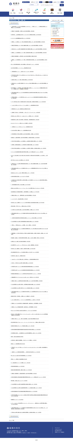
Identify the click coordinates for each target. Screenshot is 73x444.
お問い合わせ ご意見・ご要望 (57, 20)
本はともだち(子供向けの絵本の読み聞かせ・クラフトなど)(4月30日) (24, 310)
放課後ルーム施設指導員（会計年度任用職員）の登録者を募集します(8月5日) (25, 137)
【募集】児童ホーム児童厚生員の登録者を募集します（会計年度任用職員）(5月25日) (27, 280)
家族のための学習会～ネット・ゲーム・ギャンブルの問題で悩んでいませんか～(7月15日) (27, 188)
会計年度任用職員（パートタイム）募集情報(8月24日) (21, 67)
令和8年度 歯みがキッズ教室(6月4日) (18, 255)
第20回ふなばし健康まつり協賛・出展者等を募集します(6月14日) (23, 248)
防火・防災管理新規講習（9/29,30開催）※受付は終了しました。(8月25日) (25, 64)
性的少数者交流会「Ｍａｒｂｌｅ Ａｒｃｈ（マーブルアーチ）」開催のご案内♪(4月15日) (28, 322)
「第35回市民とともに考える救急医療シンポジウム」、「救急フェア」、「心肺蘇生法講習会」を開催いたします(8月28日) (29, 27)
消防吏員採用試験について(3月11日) (17, 366)
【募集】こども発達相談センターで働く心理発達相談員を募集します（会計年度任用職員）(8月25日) (29, 60)
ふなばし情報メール (56, 28)
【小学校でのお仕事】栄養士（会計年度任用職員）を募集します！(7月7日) (25, 209)
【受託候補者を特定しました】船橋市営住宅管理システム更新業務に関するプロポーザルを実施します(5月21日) (29, 292)
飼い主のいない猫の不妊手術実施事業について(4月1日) (21, 355)
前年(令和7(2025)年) (14, 23)
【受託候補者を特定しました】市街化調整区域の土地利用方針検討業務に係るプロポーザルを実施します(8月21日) (29, 93)
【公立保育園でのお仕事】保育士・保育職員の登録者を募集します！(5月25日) (25, 284)
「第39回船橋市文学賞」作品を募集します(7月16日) (20, 184)
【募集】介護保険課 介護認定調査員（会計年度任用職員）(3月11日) (24, 373)
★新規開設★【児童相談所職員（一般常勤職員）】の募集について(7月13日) (25, 191)
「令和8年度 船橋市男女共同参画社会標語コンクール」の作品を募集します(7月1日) (26, 217)
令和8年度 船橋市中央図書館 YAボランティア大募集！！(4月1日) (23, 340)
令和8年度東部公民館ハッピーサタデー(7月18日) (20, 176)
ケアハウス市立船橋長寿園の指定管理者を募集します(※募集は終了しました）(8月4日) (27, 151)
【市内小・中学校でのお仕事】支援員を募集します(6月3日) (22, 262)
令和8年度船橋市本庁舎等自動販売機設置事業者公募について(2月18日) (24, 391)
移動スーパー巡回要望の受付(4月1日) (18, 343)
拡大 (37, 2)
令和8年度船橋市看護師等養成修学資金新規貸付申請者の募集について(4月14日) (26, 329)
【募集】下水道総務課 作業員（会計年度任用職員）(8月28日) (22, 31)
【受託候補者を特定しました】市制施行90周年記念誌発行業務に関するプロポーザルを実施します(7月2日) (29, 214)
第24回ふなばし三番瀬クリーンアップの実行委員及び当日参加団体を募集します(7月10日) (27, 202)
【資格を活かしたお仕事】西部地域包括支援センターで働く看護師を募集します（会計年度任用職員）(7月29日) (29, 164)
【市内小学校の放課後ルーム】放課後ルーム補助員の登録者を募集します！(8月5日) (26, 141)
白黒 (47, 2)
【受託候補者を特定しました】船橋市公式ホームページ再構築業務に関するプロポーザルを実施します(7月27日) (29, 169)
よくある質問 (57, 22)
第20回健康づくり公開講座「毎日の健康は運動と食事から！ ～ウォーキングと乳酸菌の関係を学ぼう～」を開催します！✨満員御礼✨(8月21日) (29, 88)
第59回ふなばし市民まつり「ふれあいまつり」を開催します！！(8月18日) (25, 116)
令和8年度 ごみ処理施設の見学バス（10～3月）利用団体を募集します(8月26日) (26, 34)
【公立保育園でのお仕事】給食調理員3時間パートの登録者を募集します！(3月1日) (26, 387)
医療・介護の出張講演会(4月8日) (17, 336)
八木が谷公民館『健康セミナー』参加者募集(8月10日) (21, 130)
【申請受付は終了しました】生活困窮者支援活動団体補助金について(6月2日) (25, 270)
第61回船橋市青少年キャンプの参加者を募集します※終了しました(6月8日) (25, 252)
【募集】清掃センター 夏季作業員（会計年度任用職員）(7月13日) (23, 195)
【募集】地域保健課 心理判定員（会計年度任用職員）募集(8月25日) (24, 56)
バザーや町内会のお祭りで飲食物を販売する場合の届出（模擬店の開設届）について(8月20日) (28, 101)
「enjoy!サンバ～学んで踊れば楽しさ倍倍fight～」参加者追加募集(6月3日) (25, 259)
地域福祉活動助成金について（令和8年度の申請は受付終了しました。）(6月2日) (26, 273)
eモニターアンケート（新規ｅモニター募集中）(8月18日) (21, 123)
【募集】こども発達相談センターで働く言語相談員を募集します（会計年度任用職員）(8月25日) (29, 52)
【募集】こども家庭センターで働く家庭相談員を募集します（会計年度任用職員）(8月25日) (28, 41)
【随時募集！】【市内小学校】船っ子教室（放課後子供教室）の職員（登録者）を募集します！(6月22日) (29, 234)
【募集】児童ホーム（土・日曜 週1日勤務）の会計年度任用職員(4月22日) (25, 318)
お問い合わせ (18, 431)
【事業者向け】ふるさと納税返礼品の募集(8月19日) (20, 108)
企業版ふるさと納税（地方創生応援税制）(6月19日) (20, 241)
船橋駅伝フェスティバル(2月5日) (17, 399)
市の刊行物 (55, 33)
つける (58, 2)
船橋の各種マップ (56, 31)
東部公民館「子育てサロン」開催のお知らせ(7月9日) (21, 206)
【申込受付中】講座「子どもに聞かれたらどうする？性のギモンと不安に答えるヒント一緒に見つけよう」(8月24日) (29, 76)
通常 (51, 2)
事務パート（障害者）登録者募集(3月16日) (19, 359)
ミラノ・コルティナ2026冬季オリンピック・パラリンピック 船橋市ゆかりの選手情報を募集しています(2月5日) (29, 404)
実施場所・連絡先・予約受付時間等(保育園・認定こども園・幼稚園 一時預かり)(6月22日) (27, 237)
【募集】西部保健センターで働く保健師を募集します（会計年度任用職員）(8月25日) (27, 45)
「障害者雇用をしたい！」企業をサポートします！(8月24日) (22, 71)
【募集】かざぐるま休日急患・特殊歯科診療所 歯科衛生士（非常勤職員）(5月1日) (26, 303)
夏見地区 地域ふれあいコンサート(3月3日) (19, 380)
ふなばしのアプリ (56, 35)
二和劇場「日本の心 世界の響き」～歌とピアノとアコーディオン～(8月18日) (25, 112)
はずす (62, 2)
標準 (41, 2)
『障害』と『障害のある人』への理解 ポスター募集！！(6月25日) (23, 225)
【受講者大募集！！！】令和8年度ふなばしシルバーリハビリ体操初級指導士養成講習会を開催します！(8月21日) (29, 98)
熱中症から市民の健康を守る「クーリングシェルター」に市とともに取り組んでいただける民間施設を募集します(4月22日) (29, 315)
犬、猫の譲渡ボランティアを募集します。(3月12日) (20, 362)
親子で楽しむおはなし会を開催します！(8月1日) (20, 160)
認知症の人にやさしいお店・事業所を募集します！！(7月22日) (22, 172)
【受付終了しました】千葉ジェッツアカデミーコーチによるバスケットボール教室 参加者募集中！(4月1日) (29, 348)
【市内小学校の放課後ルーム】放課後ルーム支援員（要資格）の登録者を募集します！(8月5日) (28, 148)
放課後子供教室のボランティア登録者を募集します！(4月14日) (22, 325)
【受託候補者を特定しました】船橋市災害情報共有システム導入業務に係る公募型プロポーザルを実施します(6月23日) (29, 229)
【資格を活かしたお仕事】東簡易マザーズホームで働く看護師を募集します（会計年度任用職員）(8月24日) (29, 84)
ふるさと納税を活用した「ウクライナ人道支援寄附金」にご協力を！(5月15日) (25, 299)
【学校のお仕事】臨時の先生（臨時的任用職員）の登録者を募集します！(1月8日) (26, 412)
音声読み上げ (26, 2)
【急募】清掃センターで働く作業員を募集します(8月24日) (22, 79)
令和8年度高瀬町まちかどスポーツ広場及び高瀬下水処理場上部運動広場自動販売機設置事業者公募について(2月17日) (29, 395)
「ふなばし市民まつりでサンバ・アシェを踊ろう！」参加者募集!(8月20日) (25, 105)
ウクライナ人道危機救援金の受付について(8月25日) (20, 38)
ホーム (10, 420)
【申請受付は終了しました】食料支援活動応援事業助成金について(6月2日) (25, 266)
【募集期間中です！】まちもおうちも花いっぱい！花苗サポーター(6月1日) (25, 277)
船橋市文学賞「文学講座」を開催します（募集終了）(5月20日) (22, 296)
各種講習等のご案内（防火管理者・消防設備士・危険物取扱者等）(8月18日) (25, 119)
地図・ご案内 (24, 430)
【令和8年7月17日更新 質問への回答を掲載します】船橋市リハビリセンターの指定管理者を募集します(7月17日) (29, 181)
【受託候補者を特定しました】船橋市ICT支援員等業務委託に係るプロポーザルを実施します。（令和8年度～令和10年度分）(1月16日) (29, 408)
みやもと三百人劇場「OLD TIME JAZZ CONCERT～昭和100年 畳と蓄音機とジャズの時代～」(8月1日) (29, 156)
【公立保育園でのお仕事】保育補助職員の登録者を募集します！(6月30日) (24, 221)
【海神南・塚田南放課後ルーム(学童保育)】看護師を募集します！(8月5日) (25, 144)
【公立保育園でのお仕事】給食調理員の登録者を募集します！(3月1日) (24, 384)
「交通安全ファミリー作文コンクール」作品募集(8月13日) (22, 126)
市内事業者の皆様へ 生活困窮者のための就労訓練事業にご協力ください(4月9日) (26, 333)
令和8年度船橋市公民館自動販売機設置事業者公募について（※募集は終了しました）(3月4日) (28, 377)
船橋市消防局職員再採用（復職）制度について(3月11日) (21, 369)
